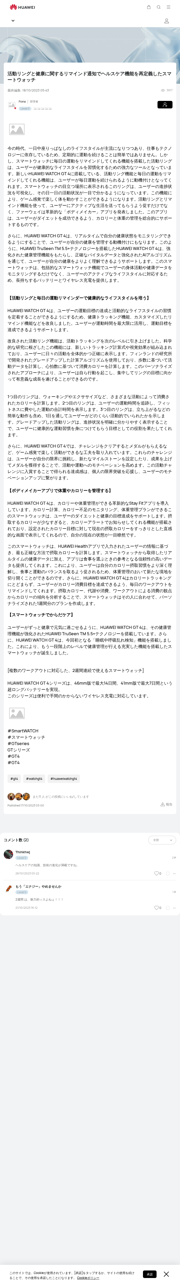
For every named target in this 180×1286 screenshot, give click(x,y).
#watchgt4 (34, 779)
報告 (169, 804)
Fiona (22, 101)
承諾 (150, 1274)
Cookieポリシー (88, 1278)
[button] (149, 7)
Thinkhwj (22, 852)
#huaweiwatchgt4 (63, 779)
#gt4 (14, 779)
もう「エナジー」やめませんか (38, 886)
